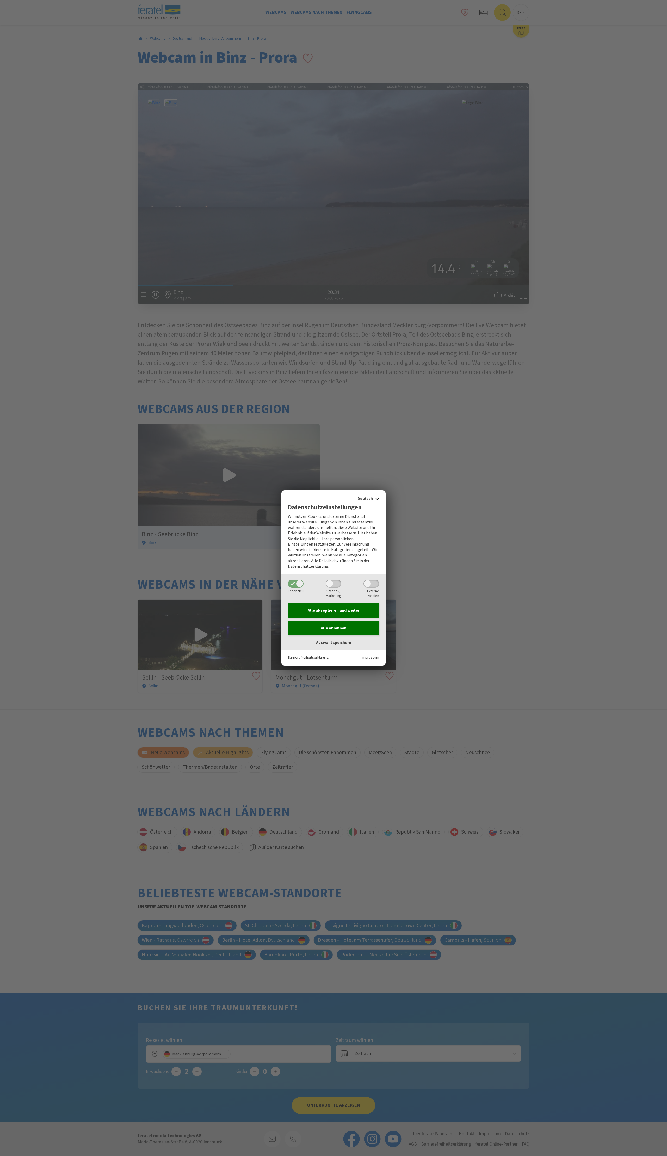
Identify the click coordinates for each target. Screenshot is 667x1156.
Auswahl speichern (333, 642)
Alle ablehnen (334, 628)
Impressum (370, 657)
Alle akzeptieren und (334, 610)
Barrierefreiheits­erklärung (308, 657)
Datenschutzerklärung (308, 566)
